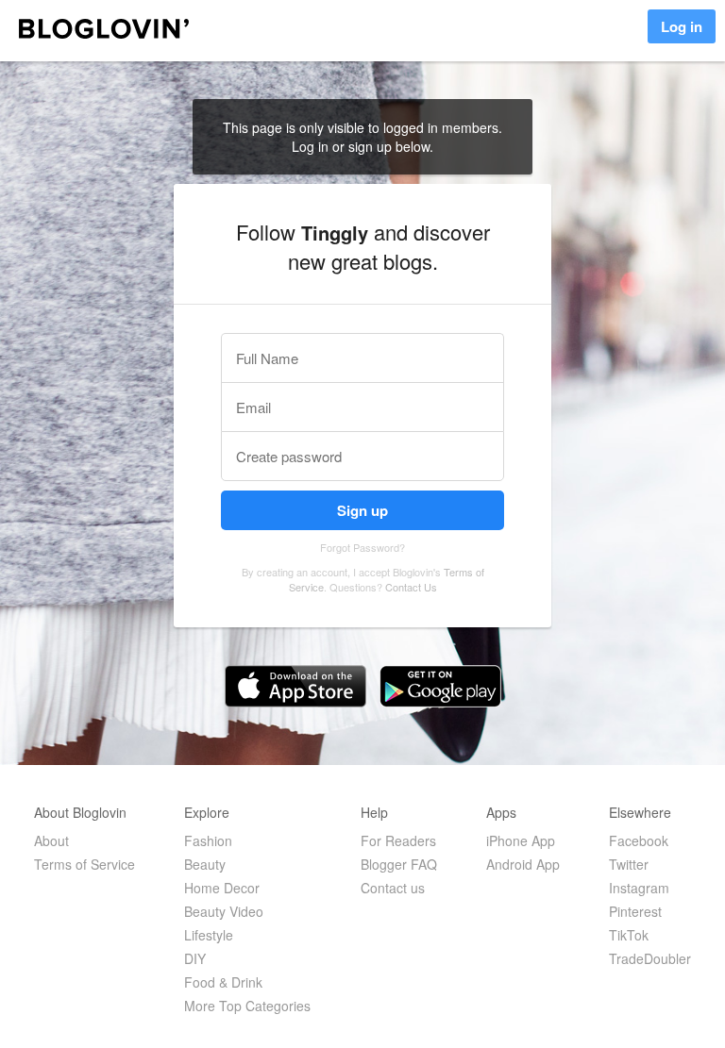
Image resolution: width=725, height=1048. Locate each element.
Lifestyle (208, 934)
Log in (681, 26)
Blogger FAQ (399, 864)
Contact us (393, 887)
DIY (195, 958)
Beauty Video (223, 911)
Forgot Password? (362, 547)
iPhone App (520, 840)
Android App (523, 864)
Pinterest (635, 911)
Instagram (639, 887)
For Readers (398, 840)
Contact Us (411, 586)
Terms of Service (84, 864)
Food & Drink (223, 982)
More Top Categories (247, 1005)
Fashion (208, 840)
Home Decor (222, 887)
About (51, 840)
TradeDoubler (650, 958)
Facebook (638, 840)
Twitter (629, 864)
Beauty (205, 864)
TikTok (629, 934)
